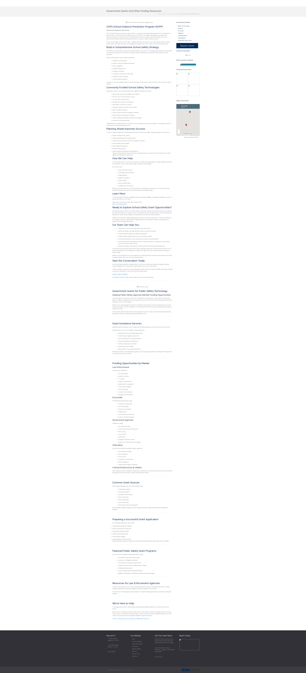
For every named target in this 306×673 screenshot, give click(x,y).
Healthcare (180, 33)
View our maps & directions (191, 137)
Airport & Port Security (183, 26)
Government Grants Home (185, 40)
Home (158, 13)
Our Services (135, 646)
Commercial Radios (137, 641)
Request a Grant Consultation (120, 274)
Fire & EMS (181, 31)
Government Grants (171, 13)
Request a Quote (187, 45)
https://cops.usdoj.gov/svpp (119, 204)
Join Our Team (136, 654)
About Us (134, 651)
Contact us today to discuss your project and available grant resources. (130, 618)
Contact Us (135, 656)
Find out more (158, 657)
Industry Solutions (136, 649)
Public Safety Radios (137, 644)
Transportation (182, 38)
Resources (163, 13)
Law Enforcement (182, 35)
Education (180, 28)
